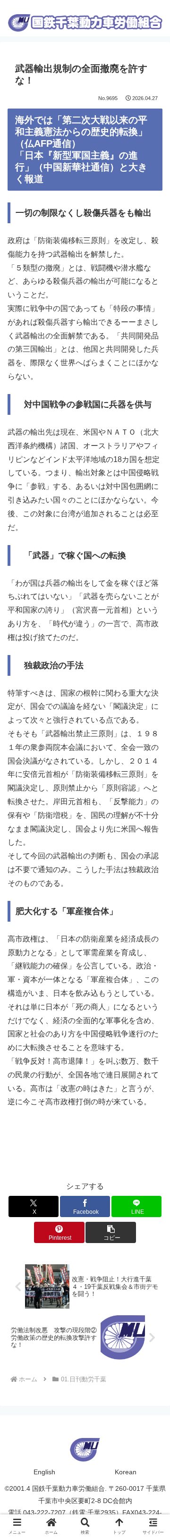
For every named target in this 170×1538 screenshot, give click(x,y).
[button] (110, 1232)
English (44, 1472)
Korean (125, 1472)
